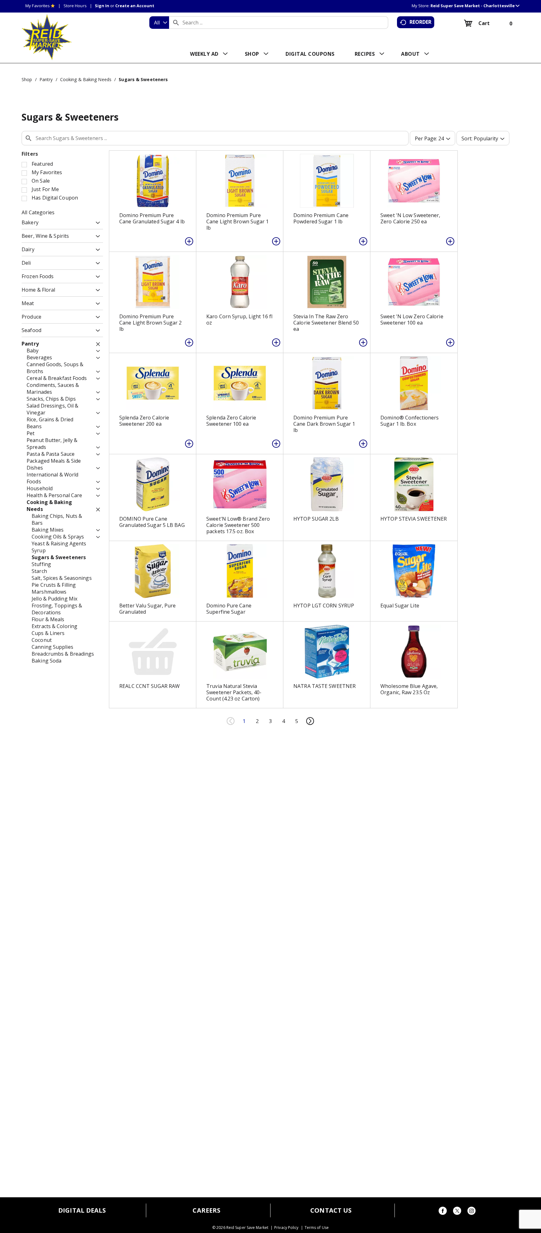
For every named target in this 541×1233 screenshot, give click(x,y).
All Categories (38, 212)
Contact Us (331, 1210)
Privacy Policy (286, 1227)
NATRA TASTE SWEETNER (324, 686)
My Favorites (37, 5)
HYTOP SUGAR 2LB (316, 518)
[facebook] (443, 1211)
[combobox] (159, 22)
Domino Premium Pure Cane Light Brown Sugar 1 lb (237, 221)
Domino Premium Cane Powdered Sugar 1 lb (320, 218)
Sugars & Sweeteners (143, 79)
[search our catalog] (176, 22)
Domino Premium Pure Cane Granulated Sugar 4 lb (152, 218)
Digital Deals (82, 1210)
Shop (27, 79)
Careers (206, 1210)
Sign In (102, 5)
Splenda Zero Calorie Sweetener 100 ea (231, 420)
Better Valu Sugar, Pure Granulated (147, 608)
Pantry (46, 79)
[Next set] (310, 721)
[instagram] (471, 1211)
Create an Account (134, 5)
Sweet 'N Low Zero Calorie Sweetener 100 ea (411, 319)
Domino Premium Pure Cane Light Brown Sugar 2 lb (150, 322)
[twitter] (457, 1211)
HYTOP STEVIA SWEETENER (413, 518)
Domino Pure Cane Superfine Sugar (228, 608)
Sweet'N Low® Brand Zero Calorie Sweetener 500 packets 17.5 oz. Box (238, 525)
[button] (474, 5)
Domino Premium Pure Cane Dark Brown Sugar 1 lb (324, 424)
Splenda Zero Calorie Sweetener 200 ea (144, 420)
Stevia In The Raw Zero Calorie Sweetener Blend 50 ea (326, 322)
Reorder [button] (421, 21)
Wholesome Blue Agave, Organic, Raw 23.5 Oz (409, 689)
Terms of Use (317, 1227)
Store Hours (75, 5)
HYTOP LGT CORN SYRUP (323, 605)
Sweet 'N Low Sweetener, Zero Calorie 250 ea (410, 218)
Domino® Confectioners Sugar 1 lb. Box (409, 420)
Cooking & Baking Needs (85, 79)
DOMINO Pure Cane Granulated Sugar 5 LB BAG (152, 521)
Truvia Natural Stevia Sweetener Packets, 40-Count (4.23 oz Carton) (233, 692)
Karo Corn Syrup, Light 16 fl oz (239, 319)
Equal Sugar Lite (399, 605)
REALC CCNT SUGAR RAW (149, 686)
